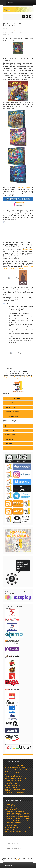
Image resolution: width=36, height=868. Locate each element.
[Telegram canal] (18, 495)
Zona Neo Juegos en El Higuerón (16, 789)
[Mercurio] (12, 612)
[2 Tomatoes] (12, 663)
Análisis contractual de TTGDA (15, 778)
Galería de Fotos (10, 443)
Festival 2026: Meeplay (12, 783)
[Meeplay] (18, 597)
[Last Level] (12, 689)
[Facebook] (18, 466)
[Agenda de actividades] (18, 540)
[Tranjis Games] (12, 648)
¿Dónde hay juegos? (11, 416)
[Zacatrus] (18, 747)
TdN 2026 (8, 791)
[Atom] (18, 511)
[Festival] (18, 571)
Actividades (9, 439)
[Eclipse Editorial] (12, 641)
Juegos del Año (10, 407)
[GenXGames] (12, 723)
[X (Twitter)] (18, 488)
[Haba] (12, 682)
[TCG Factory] (12, 619)
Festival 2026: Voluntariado (14, 792)
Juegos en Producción (12, 403)
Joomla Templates (19, 860)
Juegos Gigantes (10, 434)
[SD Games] (12, 709)
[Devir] (12, 730)
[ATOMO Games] (14, 634)
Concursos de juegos (12, 411)
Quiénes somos (10, 426)
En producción (14, 30)
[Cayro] (12, 737)
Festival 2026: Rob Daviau (13, 780)
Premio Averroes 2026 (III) (14, 766)
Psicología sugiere (11, 782)
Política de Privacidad (13, 848)
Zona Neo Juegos (11, 775)
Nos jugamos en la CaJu (13, 773)
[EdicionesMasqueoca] (12, 627)
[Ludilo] (12, 676)
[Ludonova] (12, 716)
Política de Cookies (12, 844)
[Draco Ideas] (12, 702)
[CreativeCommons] (18, 458)
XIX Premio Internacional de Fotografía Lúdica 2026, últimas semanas (16, 769)
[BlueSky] (18, 481)
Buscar (7, 448)
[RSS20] (18, 503)
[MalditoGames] (12, 656)
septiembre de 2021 (24, 187)
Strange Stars (27, 249)
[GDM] (12, 669)
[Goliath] (12, 696)
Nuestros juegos (10, 430)
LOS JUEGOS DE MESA (12, 398)
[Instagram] (18, 474)
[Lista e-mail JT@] (18, 519)
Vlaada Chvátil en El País (13, 776)
